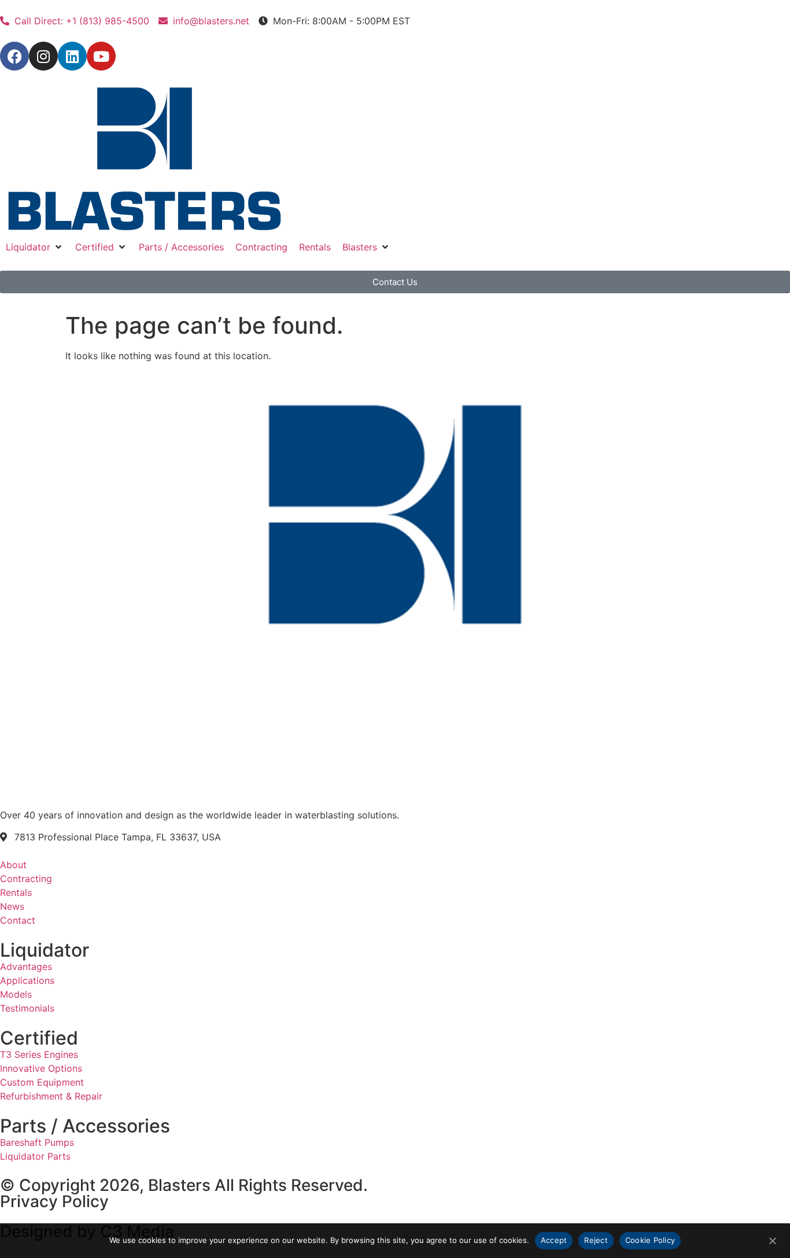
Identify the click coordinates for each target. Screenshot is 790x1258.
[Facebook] (14, 56)
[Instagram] (43, 56)
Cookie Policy (650, 1240)
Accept (554, 1240)
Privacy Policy (54, 1201)
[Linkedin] (72, 56)
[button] (34, 247)
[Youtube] (101, 56)
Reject (596, 1240)
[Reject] (772, 1239)
